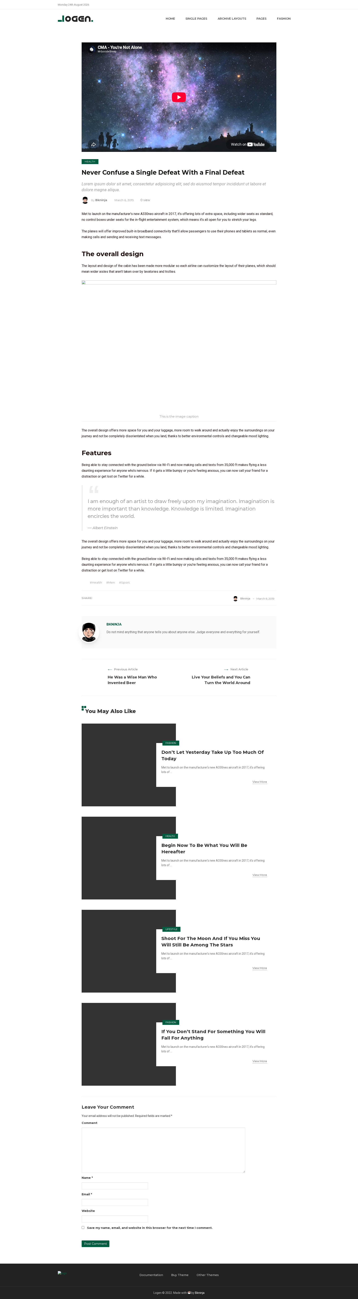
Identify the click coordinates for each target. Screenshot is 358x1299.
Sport (125, 582)
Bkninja (199, 1292)
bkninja (101, 200)
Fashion (284, 18)
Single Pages (196, 18)
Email (87, 1194)
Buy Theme (180, 1275)
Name (87, 1178)
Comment (89, 1123)
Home (170, 18)
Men (111, 582)
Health (90, 161)
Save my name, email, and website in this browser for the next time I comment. (150, 1228)
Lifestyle (171, 929)
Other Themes (208, 1275)
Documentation (151, 1275)
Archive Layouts (232, 18)
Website (88, 1211)
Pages (261, 18)
